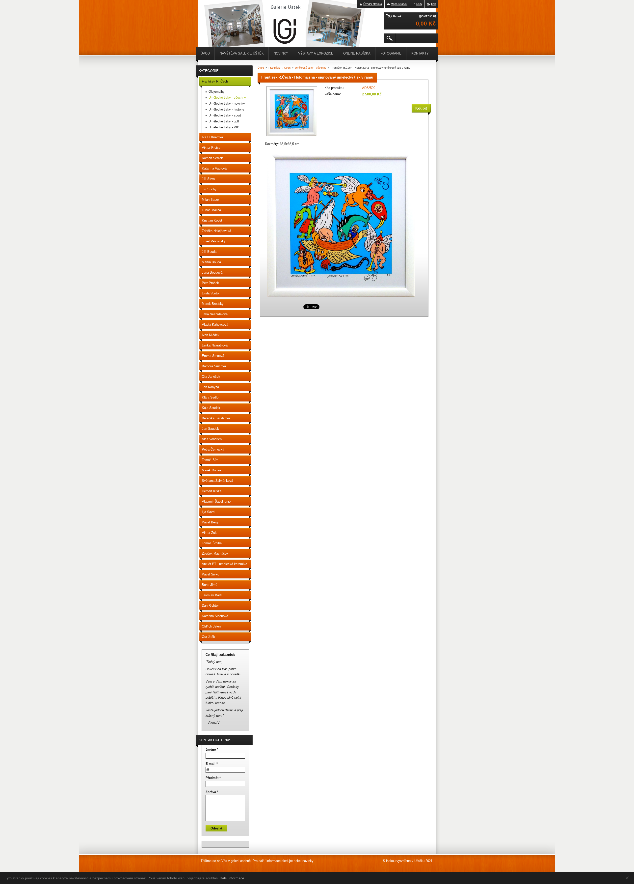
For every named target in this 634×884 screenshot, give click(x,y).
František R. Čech (279, 67)
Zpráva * (212, 792)
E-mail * (212, 764)
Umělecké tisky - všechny (310, 67)
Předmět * (213, 778)
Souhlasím (628, 878)
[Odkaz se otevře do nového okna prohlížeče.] (291, 136)
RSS (419, 3)
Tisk (433, 3)
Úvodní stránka (372, 3)
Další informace (232, 878)
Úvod (261, 67)
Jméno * (212, 749)
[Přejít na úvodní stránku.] (210, 14)
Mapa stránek (399, 3)
